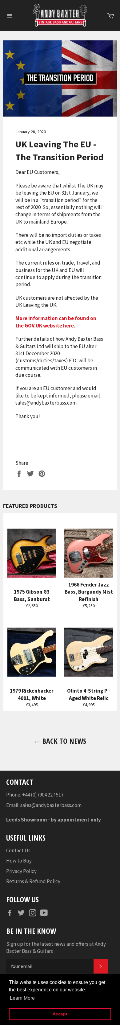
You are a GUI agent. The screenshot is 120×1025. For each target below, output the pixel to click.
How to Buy (19, 860)
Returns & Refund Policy (33, 881)
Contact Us (18, 850)
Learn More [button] (22, 998)
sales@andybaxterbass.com (51, 805)
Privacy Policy (21, 871)
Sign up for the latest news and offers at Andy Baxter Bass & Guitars (56, 947)
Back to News (63, 741)
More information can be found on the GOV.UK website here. (55, 322)
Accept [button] (60, 1013)
